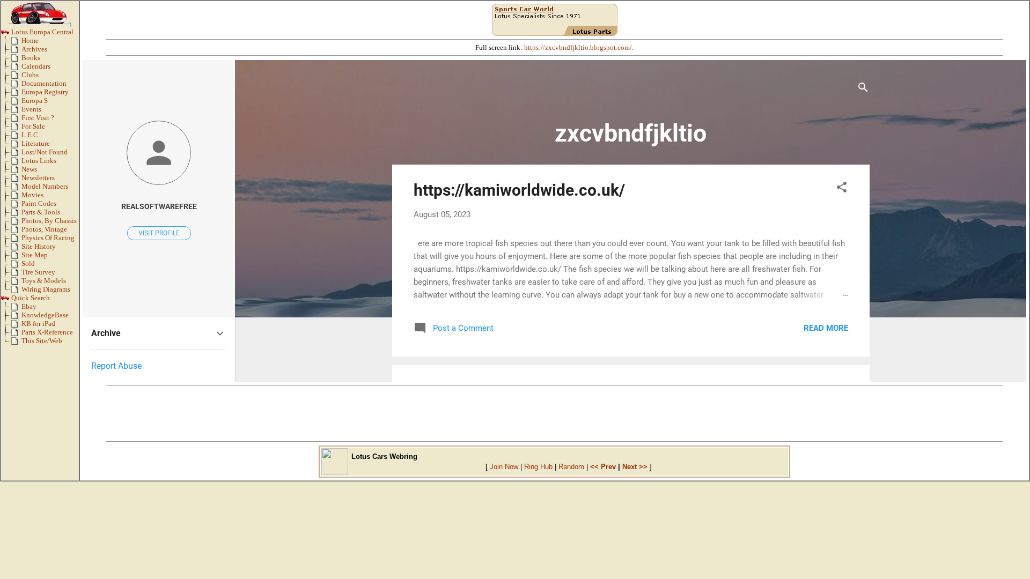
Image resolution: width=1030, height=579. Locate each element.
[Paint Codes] (16, 206)
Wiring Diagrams (45, 289)
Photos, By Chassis (49, 221)
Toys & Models (43, 281)
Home (30, 40)
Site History (38, 246)
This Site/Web (41, 341)
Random (571, 467)
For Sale (33, 126)
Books (30, 58)
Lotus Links (38, 161)
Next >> (635, 467)
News (29, 169)
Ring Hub (538, 467)
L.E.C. (30, 135)
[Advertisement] (554, 413)
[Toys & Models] (16, 283)
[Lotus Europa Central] (5, 34)
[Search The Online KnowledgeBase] (16, 317)
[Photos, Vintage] (16, 231)
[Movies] (16, 197)
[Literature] (16, 146)
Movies (32, 195)
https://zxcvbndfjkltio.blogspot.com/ (578, 47)
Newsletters (38, 178)
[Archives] (16, 51)
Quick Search (30, 298)
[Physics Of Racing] (16, 240)
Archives (34, 49)
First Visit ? (37, 118)
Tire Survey (38, 272)
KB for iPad (38, 324)
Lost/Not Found (44, 152)
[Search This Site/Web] (16, 343)
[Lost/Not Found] (16, 154)
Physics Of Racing (48, 238)
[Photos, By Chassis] (16, 223)
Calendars (35, 66)
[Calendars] (16, 68)
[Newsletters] (16, 180)
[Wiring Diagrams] (16, 291)
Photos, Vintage (44, 229)
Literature (35, 143)
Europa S (34, 101)
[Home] (16, 43)
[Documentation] (16, 86)
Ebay (28, 306)
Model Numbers (44, 186)
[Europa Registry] (16, 94)
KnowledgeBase (45, 315)
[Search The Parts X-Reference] (16, 334)
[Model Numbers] (16, 188)
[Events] (16, 111)
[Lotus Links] (16, 163)
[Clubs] (16, 77)
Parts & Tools (40, 212)
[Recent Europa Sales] (16, 266)
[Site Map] (16, 257)
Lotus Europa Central (41, 32)
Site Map (34, 255)
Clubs (30, 75)
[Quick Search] (5, 300)
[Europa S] (16, 103)
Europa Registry (45, 92)
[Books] (16, 60)
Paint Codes (38, 203)
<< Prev (603, 467)
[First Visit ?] (16, 120)
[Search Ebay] (16, 309)
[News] (16, 171)
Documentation (44, 83)
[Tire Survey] (16, 274)
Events (31, 109)
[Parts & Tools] (16, 214)
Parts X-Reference (47, 332)
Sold (28, 264)
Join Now (504, 467)
